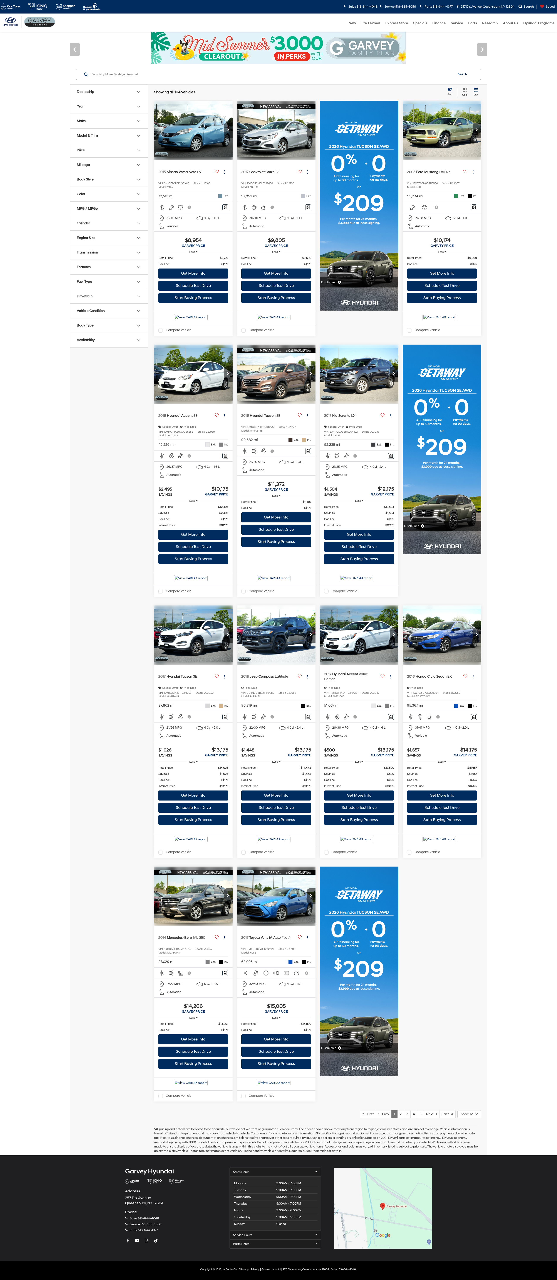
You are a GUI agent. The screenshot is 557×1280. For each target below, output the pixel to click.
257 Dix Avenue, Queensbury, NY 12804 (487, 6)
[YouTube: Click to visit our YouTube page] (137, 1241)
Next (431, 1114)
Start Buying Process (193, 297)
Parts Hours (241, 1244)
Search (462, 74)
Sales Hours (241, 1172)
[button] (228, 130)
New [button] (352, 23)
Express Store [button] (396, 23)
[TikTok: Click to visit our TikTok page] (156, 1241)
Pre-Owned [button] (370, 23)
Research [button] (490, 23)
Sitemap (244, 1269)
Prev (384, 1114)
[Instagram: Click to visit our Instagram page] (147, 1241)
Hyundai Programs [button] (538, 23)
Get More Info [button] (193, 273)
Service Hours (242, 1235)
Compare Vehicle (178, 330)
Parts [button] (472, 23)
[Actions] (224, 172)
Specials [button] (420, 23)
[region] (193, 261)
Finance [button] (439, 23)
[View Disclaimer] (189, 207)
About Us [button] (510, 23)
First (369, 1114)
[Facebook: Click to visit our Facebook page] (128, 1241)
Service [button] (457, 23)
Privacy (255, 1269)
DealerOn (231, 1269)
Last (446, 1114)
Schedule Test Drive (193, 285)
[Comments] (225, 207)
